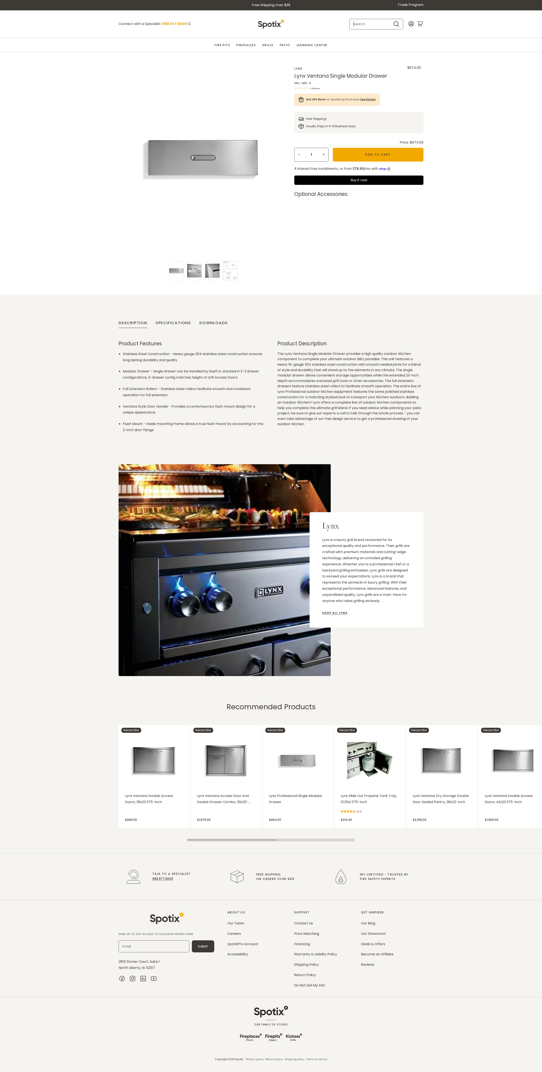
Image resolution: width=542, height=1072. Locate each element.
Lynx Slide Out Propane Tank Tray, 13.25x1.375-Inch (369, 798)
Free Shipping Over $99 (271, 5)
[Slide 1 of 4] (176, 270)
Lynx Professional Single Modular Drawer (295, 798)
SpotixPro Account (242, 944)
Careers (234, 933)
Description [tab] (133, 322)
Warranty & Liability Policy (315, 954)
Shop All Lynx (334, 613)
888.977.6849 (162, 879)
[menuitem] (222, 45)
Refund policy (274, 1059)
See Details (368, 99)
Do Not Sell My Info (309, 985)
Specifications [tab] (173, 322)
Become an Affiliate (377, 954)
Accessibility (237, 954)
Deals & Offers (373, 944)
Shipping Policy (306, 964)
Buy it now (359, 180)
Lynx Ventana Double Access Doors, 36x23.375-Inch (149, 798)
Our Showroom (373, 933)
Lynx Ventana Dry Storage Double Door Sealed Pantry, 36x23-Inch (441, 798)
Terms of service (316, 1059)
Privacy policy (255, 1059)
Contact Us (303, 923)
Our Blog (368, 923)
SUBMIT (203, 946)
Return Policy (305, 974)
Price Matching (306, 933)
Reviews (367, 964)
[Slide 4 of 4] (230, 270)
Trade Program (410, 4)
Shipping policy (295, 1059)
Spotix (239, 1059)
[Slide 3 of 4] (212, 270)
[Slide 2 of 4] (194, 270)
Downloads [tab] (213, 322)
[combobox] (372, 24)
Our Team (235, 923)
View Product (127, 727)
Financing (302, 944)
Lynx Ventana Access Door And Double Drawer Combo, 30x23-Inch (223, 799)
